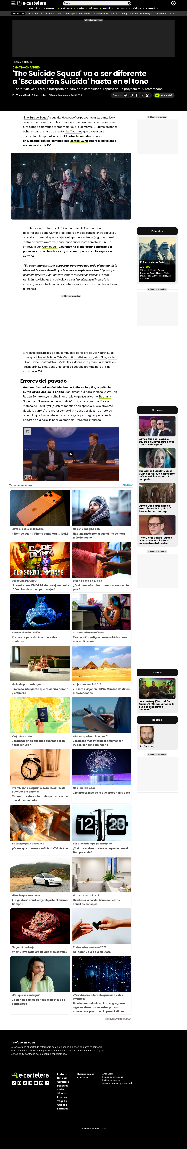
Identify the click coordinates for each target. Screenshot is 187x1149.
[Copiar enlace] (125, 95)
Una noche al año (52, 13)
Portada (16, 62)
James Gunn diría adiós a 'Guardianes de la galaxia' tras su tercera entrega (155, 508)
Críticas (136, 8)
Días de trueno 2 (34, 13)
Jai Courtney (73, 131)
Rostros (122, 8)
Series (81, 8)
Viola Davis (66, 362)
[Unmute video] (71, 454)
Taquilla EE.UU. (175, 13)
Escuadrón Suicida (48, 387)
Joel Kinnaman (83, 357)
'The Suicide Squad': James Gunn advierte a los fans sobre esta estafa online (155, 540)
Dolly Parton (160, 13)
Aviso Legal (107, 1073)
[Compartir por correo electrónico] (131, 95)
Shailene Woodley (101, 13)
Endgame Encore (130, 13)
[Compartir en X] (142, 95)
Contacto (82, 1077)
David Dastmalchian (45, 362)
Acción (161, 270)
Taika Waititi (65, 357)
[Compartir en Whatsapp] (147, 95)
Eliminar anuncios (94, 20)
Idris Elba (100, 357)
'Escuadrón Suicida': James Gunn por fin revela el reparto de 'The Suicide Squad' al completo (157, 475)
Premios (108, 8)
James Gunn (79, 141)
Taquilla (62, 1101)
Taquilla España (70, 13)
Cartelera (50, 8)
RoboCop (115, 13)
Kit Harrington (146, 13)
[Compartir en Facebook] (136, 95)
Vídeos (93, 8)
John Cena (81, 362)
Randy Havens (156, 273)
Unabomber (85, 13)
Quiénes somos (85, 1074)
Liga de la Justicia (87, 401)
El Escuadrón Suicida (154, 262)
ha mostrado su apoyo (75, 406)
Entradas (152, 8)
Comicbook (49, 247)
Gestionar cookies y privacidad (117, 1083)
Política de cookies (111, 1080)
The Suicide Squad (36, 117)
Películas (67, 8)
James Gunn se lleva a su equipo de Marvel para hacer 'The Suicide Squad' (156, 441)
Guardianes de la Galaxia (77, 228)
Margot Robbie (46, 357)
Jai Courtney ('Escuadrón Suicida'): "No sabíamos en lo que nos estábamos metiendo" (156, 705)
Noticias (34, 8)
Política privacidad (112, 1077)
